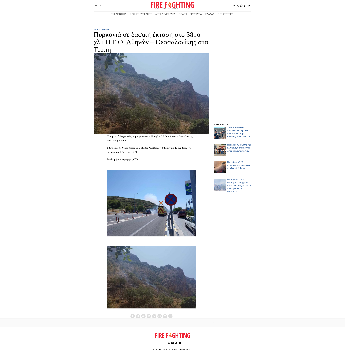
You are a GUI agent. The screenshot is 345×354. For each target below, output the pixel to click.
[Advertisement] (232, 77)
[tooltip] (234, 5)
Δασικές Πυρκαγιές (102, 29)
